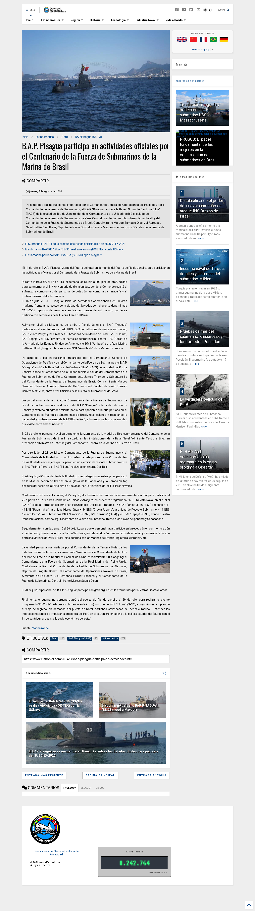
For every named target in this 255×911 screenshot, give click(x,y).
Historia (95, 20)
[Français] (203, 39)
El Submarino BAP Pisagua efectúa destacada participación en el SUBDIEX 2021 (75, 243)
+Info (201, 238)
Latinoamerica (51, 20)
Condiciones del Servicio (49, 851)
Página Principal (100, 775)
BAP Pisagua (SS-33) (88, 136)
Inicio (29, 20)
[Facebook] (177, 9)
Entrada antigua (152, 775)
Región (75, 20)
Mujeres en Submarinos (190, 80)
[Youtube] (198, 9)
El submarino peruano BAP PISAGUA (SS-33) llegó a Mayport (63, 255)
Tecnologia (118, 20)
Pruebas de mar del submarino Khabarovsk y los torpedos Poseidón (201, 336)
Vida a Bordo (174, 20)
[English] (182, 39)
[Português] (213, 39)
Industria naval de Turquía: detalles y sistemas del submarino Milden (202, 273)
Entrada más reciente (44, 775)
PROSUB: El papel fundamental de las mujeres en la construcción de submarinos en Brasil (198, 149)
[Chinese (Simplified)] (193, 39)
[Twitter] (191, 9)
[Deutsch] (224, 39)
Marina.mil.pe (40, 628)
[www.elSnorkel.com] (56, 11)
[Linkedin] (184, 9)
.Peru (64, 136)
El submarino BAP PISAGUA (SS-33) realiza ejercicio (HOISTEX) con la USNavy (74, 249)
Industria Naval (146, 20)
